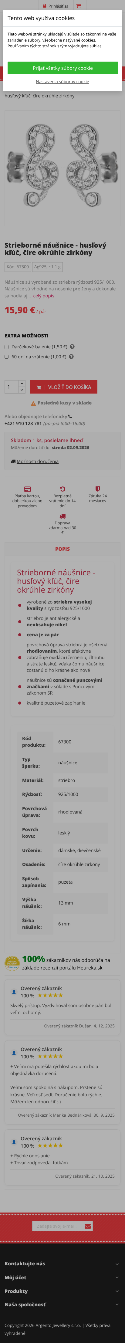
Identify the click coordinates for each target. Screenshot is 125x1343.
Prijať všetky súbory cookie (63, 68)
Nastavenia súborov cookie (62, 82)
